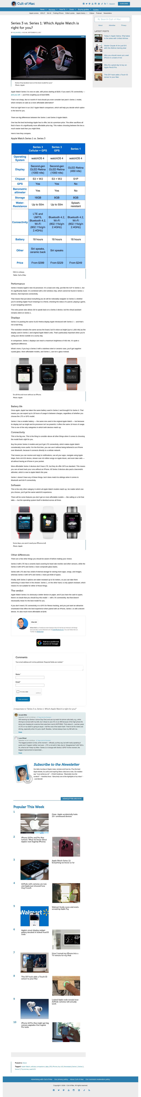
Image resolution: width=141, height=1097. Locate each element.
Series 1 (74, 1066)
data (46, 1066)
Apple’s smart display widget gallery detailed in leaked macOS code (35, 932)
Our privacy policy (61, 1079)
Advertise (112, 25)
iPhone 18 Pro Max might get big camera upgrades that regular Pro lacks (35, 1025)
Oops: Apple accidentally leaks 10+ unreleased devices (65, 815)
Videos (91, 13)
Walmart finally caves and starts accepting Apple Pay (65, 908)
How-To (62, 9)
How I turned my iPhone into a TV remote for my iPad (65, 954)
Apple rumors (33, 13)
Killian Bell (17, 32)
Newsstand (67, 1066)
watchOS (32, 1069)
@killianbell (40, 631)
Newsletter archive (72, 799)
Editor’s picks (70, 13)
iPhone (54, 1066)
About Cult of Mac (77, 1079)
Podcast (99, 13)
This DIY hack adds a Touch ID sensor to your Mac (34, 978)
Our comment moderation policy (98, 1079)
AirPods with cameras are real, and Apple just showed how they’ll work (34, 886)
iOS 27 (42, 13)
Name (18, 674)
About (100, 25)
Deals (71, 9)
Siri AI (49, 13)
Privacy (123, 25)
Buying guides (83, 9)
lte (59, 1066)
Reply (20, 732)
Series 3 (17, 1069)
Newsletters (108, 13)
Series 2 (80, 1066)
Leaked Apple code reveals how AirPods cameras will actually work (65, 1002)
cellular (33, 1066)
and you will (15, 95)
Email (18, 682)
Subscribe (124, 4)
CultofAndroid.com (58, 629)
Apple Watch (25, 1066)
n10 (62, 1066)
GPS (50, 1066)
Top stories (25, 1069)
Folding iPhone (58, 13)
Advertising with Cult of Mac (41, 1079)
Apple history (80, 13)
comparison (40, 1066)
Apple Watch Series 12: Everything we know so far (63, 862)
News (42, 9)
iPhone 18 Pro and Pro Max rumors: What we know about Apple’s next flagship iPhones (34, 840)
